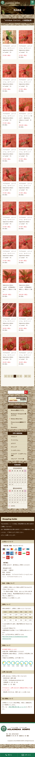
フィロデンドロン (15, 450)
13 (25, 376)
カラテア (13, 443)
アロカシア (14, 436)
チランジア (14, 447)
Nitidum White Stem (16, 418)
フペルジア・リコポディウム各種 (18, 454)
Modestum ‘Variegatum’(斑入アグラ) (18, 414)
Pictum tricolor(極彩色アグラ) (18, 423)
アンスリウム (14, 440)
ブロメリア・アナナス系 (17, 458)
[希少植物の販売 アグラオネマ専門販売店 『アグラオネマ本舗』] (10, 4)
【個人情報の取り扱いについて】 (17, 707)
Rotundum (14, 427)
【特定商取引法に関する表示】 (26, 523)
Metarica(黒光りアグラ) (17, 410)
